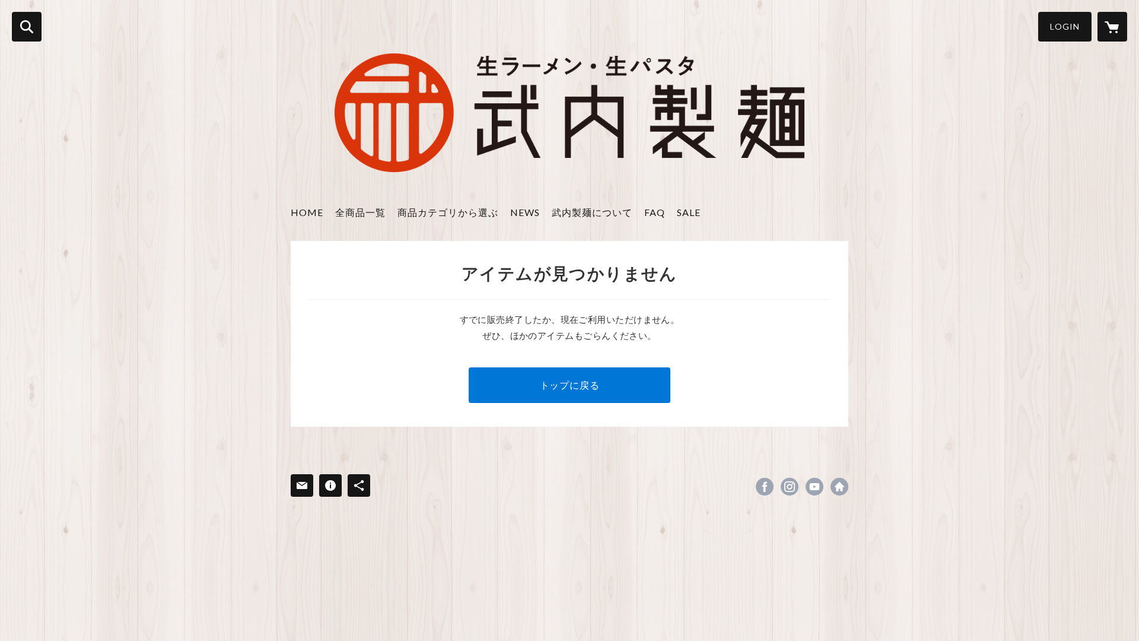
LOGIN (1065, 26)
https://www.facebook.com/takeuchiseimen (765, 487)
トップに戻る (570, 385)
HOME (307, 212)
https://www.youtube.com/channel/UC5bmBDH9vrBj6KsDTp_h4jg (814, 487)
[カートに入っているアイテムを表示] (1112, 27)
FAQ (654, 212)
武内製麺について (592, 212)
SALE (689, 212)
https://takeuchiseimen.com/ (839, 487)
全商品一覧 (360, 212)
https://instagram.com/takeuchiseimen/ (789, 487)
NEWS (525, 212)
